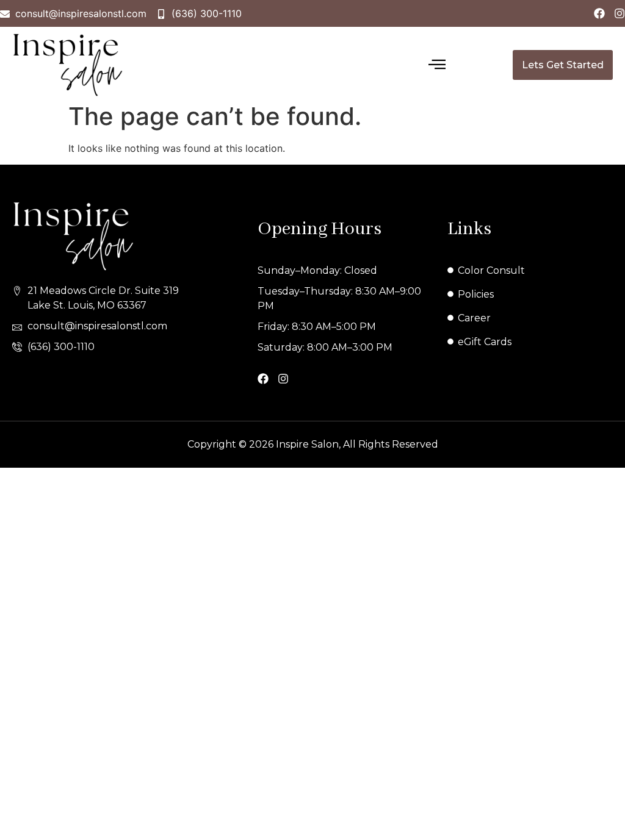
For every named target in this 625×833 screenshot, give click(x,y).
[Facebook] (599, 13)
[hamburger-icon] (436, 65)
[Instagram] (619, 13)
